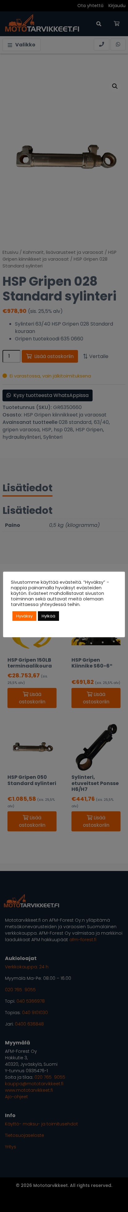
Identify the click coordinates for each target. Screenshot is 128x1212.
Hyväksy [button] (24, 616)
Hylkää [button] (48, 616)
